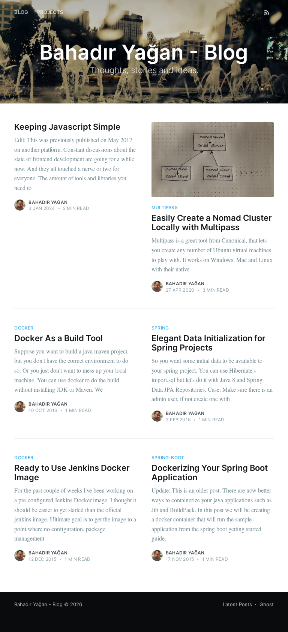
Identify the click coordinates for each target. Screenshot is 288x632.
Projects (50, 12)
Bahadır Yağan (48, 202)
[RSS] (267, 12)
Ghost (267, 604)
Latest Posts (237, 604)
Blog (21, 12)
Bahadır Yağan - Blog (38, 604)
